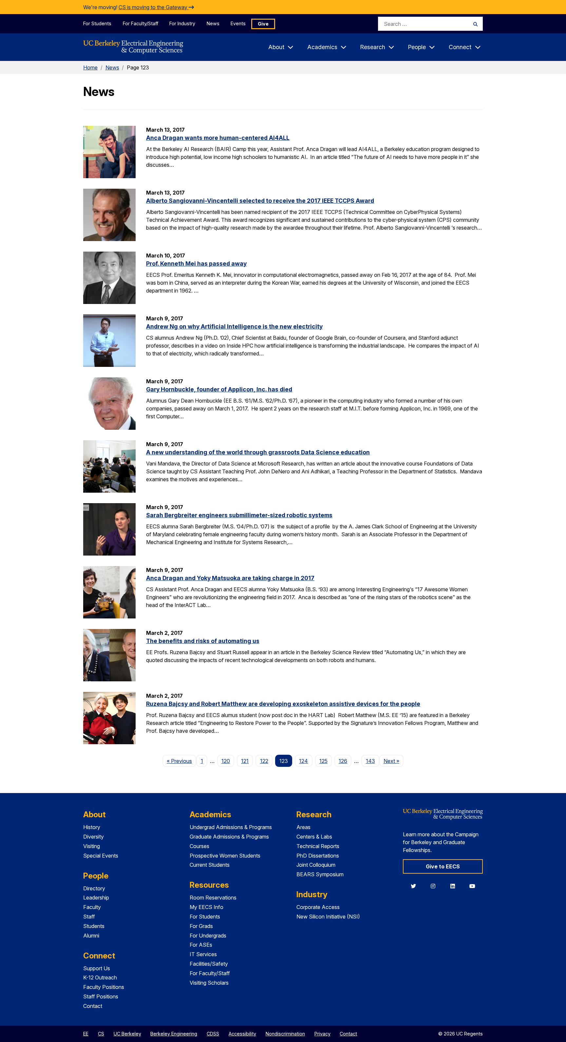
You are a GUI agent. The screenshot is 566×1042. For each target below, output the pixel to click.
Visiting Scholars (209, 982)
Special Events (100, 855)
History (91, 827)
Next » (394, 760)
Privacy (322, 1033)
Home (90, 67)
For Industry (182, 23)
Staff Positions (100, 996)
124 (303, 761)
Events (238, 23)
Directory (94, 888)
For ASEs (201, 944)
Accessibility (242, 1033)
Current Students (210, 865)
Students (93, 926)
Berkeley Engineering (173, 1033)
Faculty (92, 907)
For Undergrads (208, 935)
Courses (199, 846)
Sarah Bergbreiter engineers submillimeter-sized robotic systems (239, 515)
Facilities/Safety (209, 963)
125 (323, 761)
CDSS (213, 1033)
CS (101, 1033)
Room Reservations (213, 897)
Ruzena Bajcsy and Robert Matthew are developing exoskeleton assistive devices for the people (283, 703)
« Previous (181, 760)
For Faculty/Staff (140, 23)
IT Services (203, 954)
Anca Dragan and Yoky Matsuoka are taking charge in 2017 (230, 578)
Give (263, 24)
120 (225, 761)
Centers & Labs (314, 836)
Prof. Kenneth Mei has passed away (196, 263)
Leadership (96, 897)
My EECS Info (206, 907)
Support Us (96, 968)
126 (343, 761)
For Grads (201, 926)
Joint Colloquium (315, 865)
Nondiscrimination (285, 1033)
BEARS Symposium (320, 874)
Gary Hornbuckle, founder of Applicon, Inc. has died (219, 389)
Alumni (91, 935)
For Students (97, 23)
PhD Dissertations (317, 855)
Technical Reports (317, 846)
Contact (92, 1006)
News (213, 23)
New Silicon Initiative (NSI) (328, 916)
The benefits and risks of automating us (202, 640)
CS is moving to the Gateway (154, 7)
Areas (303, 827)
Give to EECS (443, 866)
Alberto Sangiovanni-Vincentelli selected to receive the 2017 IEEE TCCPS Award (260, 200)
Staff (89, 916)
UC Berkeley (127, 1033)
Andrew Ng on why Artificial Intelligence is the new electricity (234, 326)
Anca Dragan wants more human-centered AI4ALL (218, 137)
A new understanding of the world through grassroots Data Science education (258, 452)
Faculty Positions (103, 987)
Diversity (93, 836)
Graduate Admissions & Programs (229, 836)
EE (85, 1033)
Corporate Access (318, 907)
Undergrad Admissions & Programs (231, 827)
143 (370, 761)
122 (264, 761)
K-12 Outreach (100, 977)
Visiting (91, 846)
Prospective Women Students (225, 855)
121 (245, 761)
